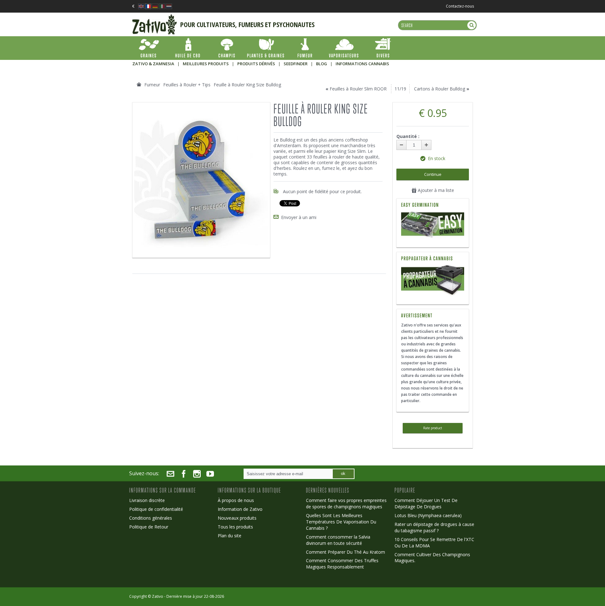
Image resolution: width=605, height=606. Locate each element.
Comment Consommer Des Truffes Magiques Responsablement (342, 563)
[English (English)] (141, 4)
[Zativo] (154, 17)
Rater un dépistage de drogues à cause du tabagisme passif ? (434, 527)
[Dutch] (168, 4)
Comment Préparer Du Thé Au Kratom (345, 552)
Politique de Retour (148, 527)
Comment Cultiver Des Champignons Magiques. (432, 557)
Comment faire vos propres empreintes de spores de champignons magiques (346, 503)
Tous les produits (235, 527)
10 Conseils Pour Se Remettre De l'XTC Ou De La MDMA (434, 542)
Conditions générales (150, 518)
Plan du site (229, 536)
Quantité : (407, 136)
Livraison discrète (147, 500)
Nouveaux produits (237, 518)
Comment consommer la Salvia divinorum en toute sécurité (338, 540)
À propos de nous (236, 500)
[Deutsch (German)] (155, 4)
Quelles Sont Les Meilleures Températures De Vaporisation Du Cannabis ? (341, 521)
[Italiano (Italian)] (161, 4)
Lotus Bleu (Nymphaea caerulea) (428, 515)
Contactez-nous (460, 6)
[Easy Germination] (432, 225)
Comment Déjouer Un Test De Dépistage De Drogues (426, 503)
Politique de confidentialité (156, 509)
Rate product (432, 428)
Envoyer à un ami (298, 217)
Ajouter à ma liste (435, 190)
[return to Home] (139, 84)
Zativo (157, 596)
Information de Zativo (240, 509)
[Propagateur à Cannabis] (432, 268)
